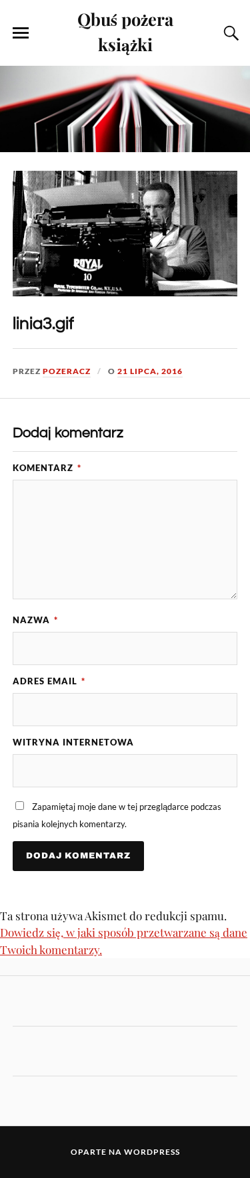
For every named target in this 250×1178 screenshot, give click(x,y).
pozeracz (67, 371)
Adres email (49, 681)
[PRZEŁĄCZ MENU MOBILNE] (21, 33)
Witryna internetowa (73, 742)
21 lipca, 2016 (150, 371)
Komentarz (47, 467)
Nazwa (35, 620)
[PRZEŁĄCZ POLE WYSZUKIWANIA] (229, 33)
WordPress (152, 1152)
